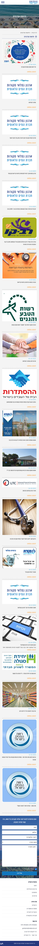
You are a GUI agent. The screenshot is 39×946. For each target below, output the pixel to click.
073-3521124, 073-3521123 (29, 925)
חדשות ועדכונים (25, 33)
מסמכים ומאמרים (32, 909)
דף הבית (34, 33)
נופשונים (34, 892)
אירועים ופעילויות (32, 889)
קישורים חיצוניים (32, 912)
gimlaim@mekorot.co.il (29, 928)
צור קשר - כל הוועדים (30, 935)
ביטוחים (34, 905)
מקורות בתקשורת (31, 915)
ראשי (35, 886)
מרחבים (34, 896)
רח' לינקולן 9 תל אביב (30, 932)
